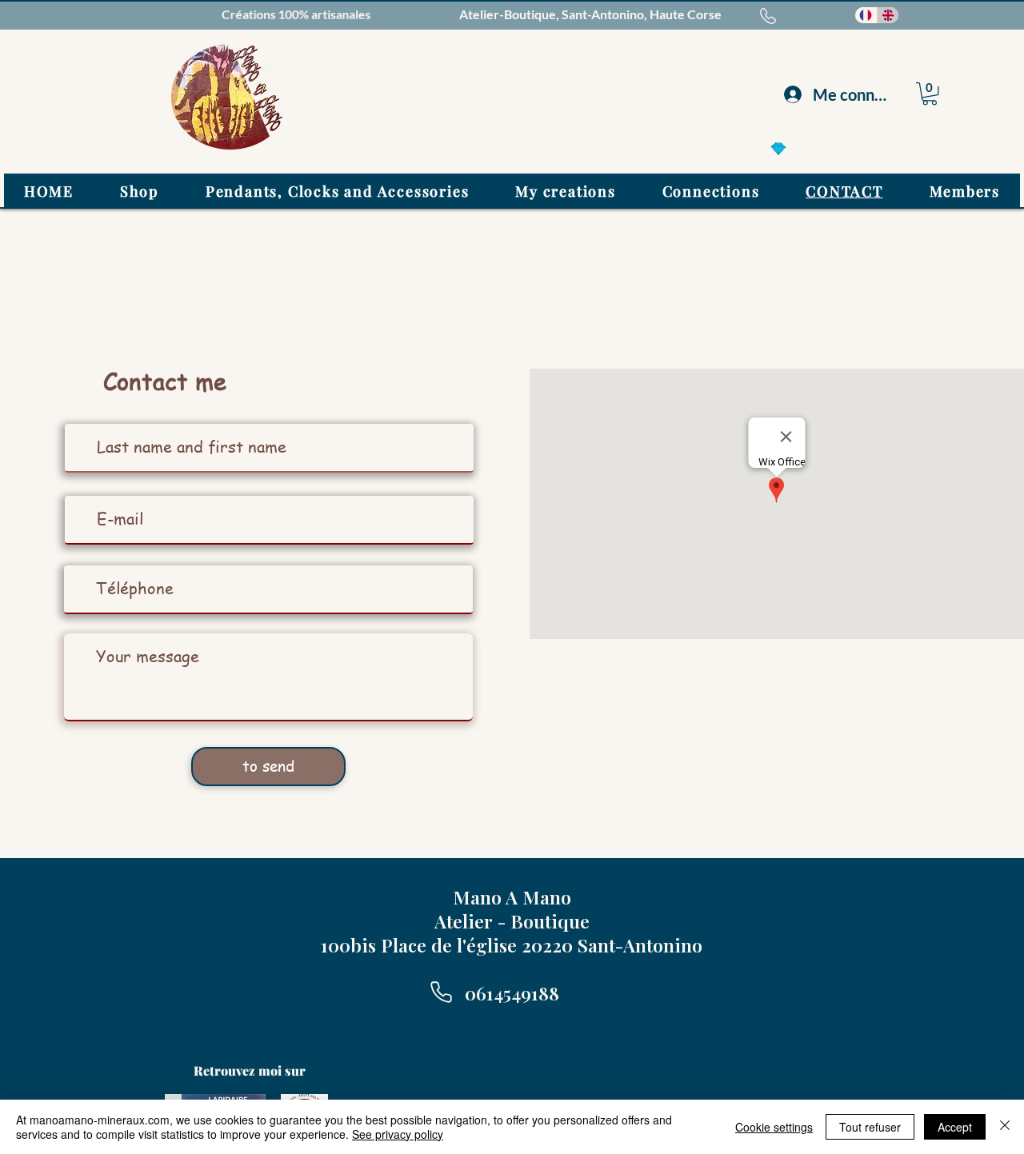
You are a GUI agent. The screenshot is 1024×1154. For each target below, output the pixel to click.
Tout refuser (870, 1127)
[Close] (1004, 1126)
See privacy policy (397, 1134)
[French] (866, 15)
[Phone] (441, 992)
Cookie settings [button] (774, 1127)
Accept (955, 1127)
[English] (888, 15)
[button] (929, 94)
